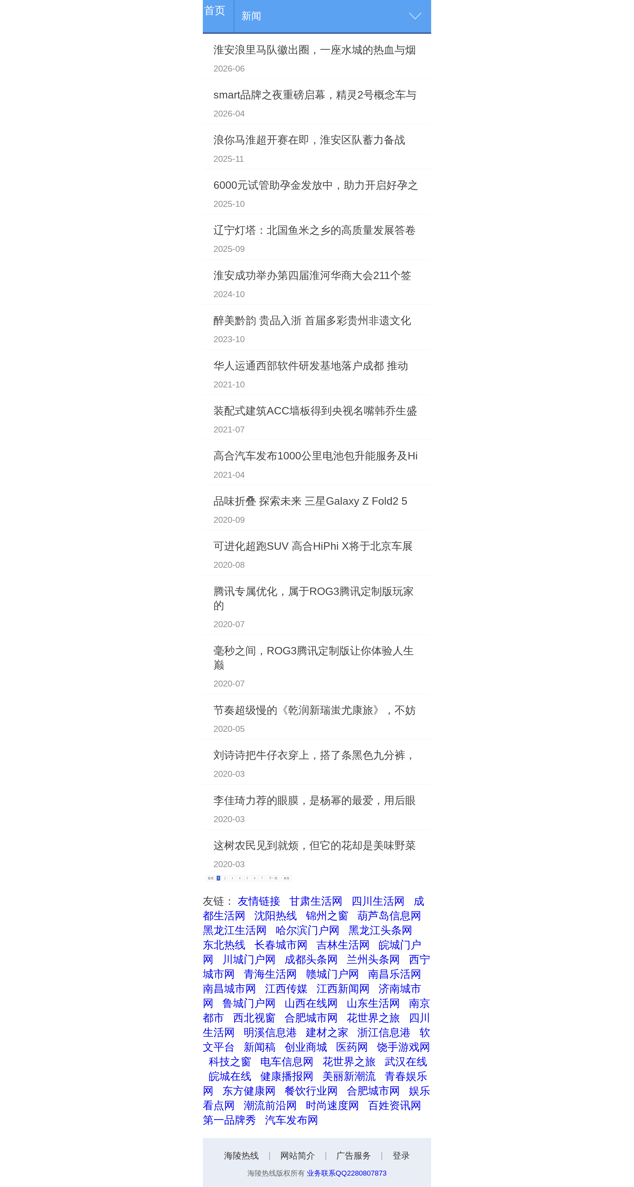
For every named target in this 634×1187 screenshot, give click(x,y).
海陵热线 (241, 1155)
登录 (401, 1155)
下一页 (273, 878)
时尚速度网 (332, 1105)
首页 (214, 10)
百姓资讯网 (394, 1105)
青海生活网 (270, 974)
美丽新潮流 (349, 1076)
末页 (287, 878)
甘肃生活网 (316, 901)
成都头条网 (311, 959)
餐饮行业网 (311, 1091)
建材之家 (327, 1032)
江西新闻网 (343, 989)
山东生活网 (373, 1003)
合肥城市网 (311, 1018)
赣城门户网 (332, 974)
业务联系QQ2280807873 (347, 1173)
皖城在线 (230, 1076)
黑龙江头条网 (380, 930)
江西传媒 (286, 989)
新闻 (251, 16)
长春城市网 (281, 945)
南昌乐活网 (394, 974)
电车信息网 (287, 1062)
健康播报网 (287, 1076)
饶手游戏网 (403, 1047)
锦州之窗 (327, 916)
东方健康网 (249, 1091)
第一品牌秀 (229, 1120)
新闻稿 (260, 1047)
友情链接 (259, 901)
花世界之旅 (373, 1018)
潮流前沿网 (270, 1105)
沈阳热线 (275, 916)
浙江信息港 (384, 1032)
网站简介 (297, 1155)
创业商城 (306, 1047)
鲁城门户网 (249, 1003)
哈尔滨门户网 (308, 930)
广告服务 (353, 1155)
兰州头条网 (373, 959)
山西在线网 (311, 1003)
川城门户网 (249, 959)
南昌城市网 (229, 989)
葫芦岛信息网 (389, 916)
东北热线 (224, 945)
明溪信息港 (270, 1032)
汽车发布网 (291, 1120)
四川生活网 (378, 901)
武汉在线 (406, 1062)
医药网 (352, 1047)
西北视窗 (254, 1018)
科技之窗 (230, 1062)
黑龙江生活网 (235, 930)
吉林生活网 (343, 945)
